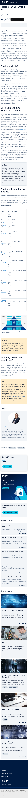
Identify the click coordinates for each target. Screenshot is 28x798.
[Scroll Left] (1, 260)
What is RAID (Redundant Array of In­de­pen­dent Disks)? (13, 676)
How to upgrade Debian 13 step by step (12, 564)
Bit (3, 219)
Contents (6, 25)
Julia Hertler (6, 427)
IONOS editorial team (6, 13)
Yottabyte (3, 292)
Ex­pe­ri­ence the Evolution (10, 512)
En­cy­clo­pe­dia (21, 447)
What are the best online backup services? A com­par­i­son (13, 552)
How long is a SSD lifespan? (11, 709)
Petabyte (3, 262)
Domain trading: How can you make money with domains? (14, 526)
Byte (3, 222)
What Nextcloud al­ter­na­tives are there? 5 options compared (12, 538)
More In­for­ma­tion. (17, 793)
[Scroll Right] (26, 260)
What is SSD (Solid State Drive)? (13, 610)
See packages (7, 466)
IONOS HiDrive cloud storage (17, 396)
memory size (22, 129)
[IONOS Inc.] (14, 781)
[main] (14, 240)
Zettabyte (3, 282)
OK (3, 795)
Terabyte (3, 253)
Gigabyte (3, 243)
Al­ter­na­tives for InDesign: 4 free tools (11, 576)
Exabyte (4, 270)
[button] (14, 487)
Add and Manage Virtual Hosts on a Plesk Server (13, 743)
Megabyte (3, 233)
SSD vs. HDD (6, 643)
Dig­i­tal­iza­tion (12, 447)
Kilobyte (4, 225)
